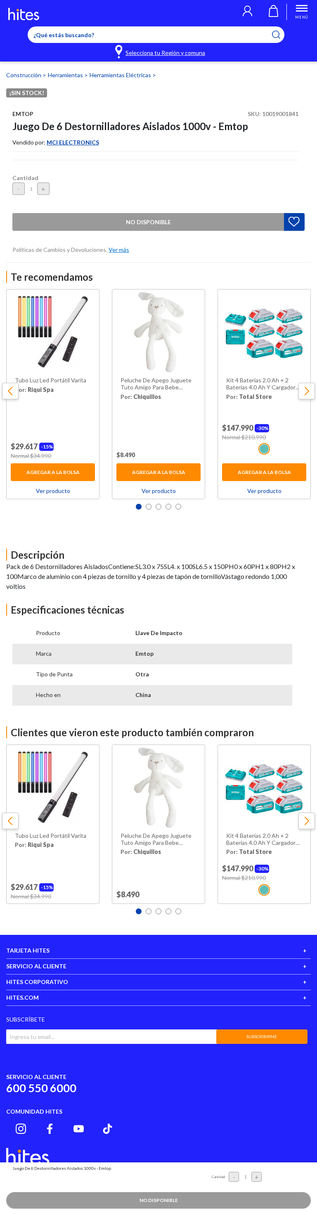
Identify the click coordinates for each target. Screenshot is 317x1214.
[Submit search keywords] (281, 34)
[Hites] (23, 14)
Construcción (24, 74)
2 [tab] (148, 507)
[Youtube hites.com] (78, 1129)
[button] (247, 12)
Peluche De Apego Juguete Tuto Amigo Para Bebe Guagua (156, 384)
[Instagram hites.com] (21, 1129)
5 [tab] (178, 507)
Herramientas (66, 74)
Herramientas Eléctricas (121, 74)
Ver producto (53, 490)
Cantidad (25, 177)
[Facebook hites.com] (50, 1129)
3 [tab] (158, 507)
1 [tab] (139, 507)
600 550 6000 (41, 1088)
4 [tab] (168, 507)
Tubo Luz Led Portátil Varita (50, 380)
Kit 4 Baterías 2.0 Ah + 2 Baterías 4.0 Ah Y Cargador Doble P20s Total (261, 384)
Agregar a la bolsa (53, 472)
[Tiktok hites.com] (107, 1129)
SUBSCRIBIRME (261, 1036)
